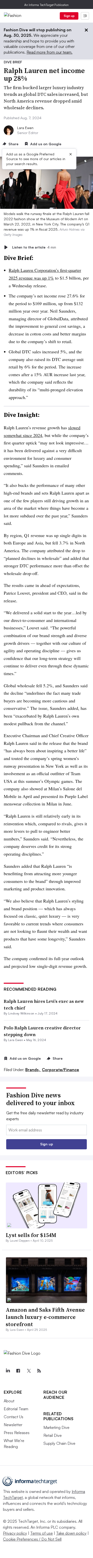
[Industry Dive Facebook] (18, 1371)
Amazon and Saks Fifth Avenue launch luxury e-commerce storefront (45, 1317)
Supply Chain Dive (59, 1443)
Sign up (69, 16)
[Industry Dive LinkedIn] (7, 1371)
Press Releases (17, 1432)
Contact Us (13, 1416)
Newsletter (13, 1424)
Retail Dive (52, 1435)
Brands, (33, 1069)
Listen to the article (34, 247)
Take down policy (71, 1533)
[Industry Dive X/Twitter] (28, 1371)
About (9, 1400)
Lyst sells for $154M (31, 1235)
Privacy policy (15, 1533)
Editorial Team (16, 1408)
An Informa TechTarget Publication (46, 5)
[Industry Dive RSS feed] (39, 1371)
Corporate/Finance (60, 1069)
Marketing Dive (56, 1427)
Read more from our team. (49, 52)
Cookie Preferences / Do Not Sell (32, 1539)
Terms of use (41, 1533)
